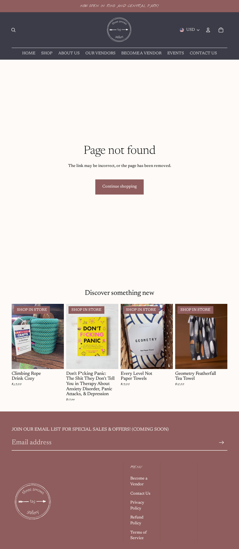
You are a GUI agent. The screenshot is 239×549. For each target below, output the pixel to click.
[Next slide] (57, 336)
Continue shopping (119, 187)
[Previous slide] (18, 336)
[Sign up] (221, 442)
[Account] (208, 30)
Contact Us (140, 494)
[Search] (13, 30)
